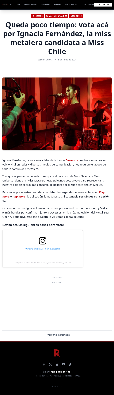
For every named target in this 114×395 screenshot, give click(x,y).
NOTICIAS (15, 5)
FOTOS (57, 5)
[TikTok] (70, 364)
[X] (50, 364)
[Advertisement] (57, 305)
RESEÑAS (46, 5)
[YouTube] (63, 364)
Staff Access (57, 386)
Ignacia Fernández (56, 16)
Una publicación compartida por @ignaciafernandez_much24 (42, 262)
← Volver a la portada (57, 334)
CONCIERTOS (87, 5)
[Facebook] (43, 364)
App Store (19, 196)
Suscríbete (103, 4)
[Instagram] (57, 364)
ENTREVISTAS (31, 5)
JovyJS (77, 376)
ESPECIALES (71, 5)
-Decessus (37, 16)
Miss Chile (76, 16)
